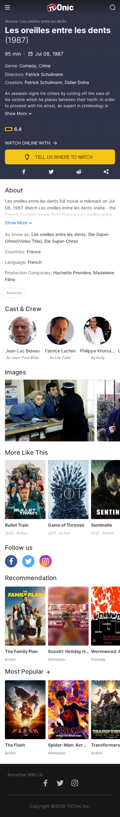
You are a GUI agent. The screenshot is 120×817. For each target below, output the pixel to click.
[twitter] (28, 565)
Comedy (27, 65)
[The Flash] (25, 709)
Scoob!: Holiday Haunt (68, 651)
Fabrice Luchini (60, 350)
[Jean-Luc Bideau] (22, 330)
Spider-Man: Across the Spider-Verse (68, 745)
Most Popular (24, 671)
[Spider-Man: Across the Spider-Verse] (68, 709)
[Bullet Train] (25, 489)
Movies (11, 21)
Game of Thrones (66, 525)
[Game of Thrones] (68, 489)
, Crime (43, 65)
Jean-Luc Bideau (23, 350)
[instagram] (45, 565)
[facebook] (11, 565)
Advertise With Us (25, 774)
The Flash (15, 745)
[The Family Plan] (25, 616)
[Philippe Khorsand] (97, 330)
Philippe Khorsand (97, 350)
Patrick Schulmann (44, 74)
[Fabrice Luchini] (60, 330)
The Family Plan (21, 651)
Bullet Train (17, 525)
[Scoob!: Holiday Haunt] (68, 616)
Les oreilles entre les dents (43, 21)
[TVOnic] (60, 7)
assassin (14, 292)
